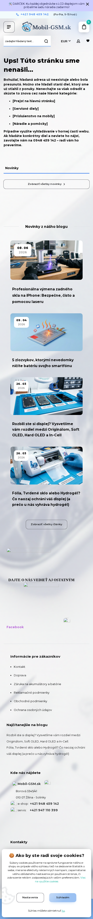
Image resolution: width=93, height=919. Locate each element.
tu (63, 910)
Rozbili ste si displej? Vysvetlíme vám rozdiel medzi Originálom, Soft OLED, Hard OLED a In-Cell (45, 429)
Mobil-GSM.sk (29, 784)
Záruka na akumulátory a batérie (37, 684)
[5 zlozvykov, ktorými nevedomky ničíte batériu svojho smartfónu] (46, 332)
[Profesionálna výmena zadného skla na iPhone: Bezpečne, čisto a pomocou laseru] (46, 260)
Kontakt (19, 666)
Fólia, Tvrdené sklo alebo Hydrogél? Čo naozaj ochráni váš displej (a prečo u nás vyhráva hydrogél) (46, 499)
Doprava (20, 675)
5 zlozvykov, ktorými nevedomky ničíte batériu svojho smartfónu (43, 363)
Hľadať (46, 41)
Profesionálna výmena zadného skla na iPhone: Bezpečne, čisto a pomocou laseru (43, 295)
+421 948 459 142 (35, 14)
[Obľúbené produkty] (87, 41)
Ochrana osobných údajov (33, 710)
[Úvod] (47, 27)
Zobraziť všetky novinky (45, 184)
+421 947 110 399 (44, 810)
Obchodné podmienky (30, 701)
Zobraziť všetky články (46, 524)
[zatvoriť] (87, 4)
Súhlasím (63, 897)
